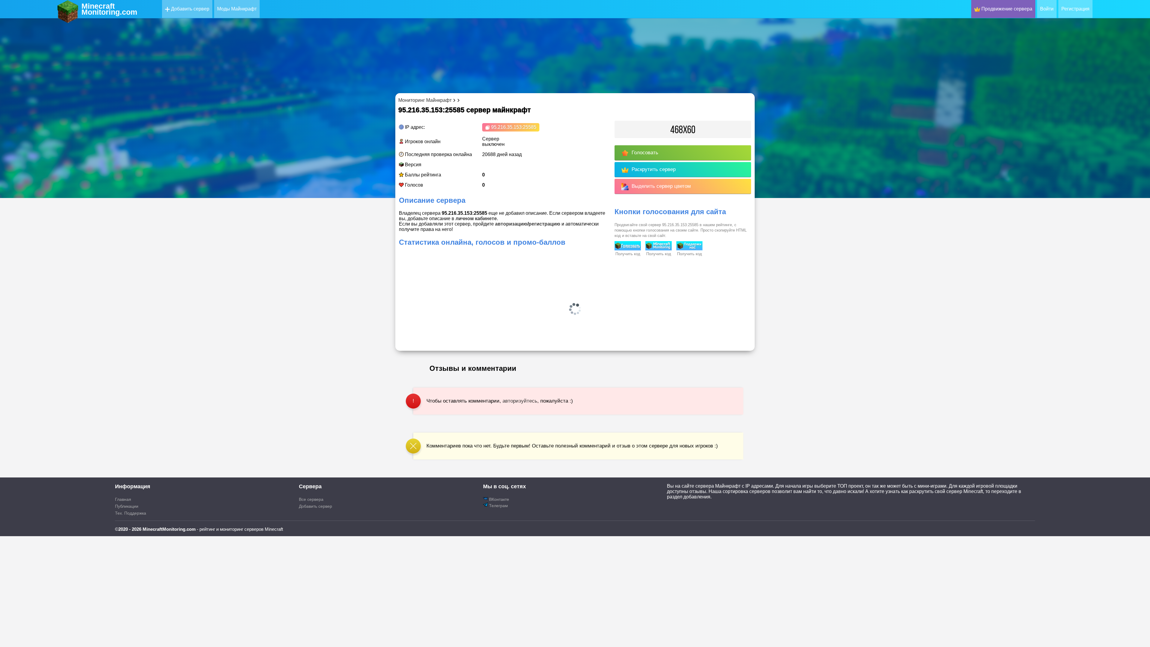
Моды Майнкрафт (237, 8)
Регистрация (1075, 8)
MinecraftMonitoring (109, 9)
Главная (123, 499)
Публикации (126, 506)
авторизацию (511, 223)
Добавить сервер (189, 8)
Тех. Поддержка (130, 513)
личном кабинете (476, 218)
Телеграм (498, 505)
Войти (1047, 8)
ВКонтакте (498, 499)
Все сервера (311, 499)
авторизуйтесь (520, 401)
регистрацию (544, 223)
